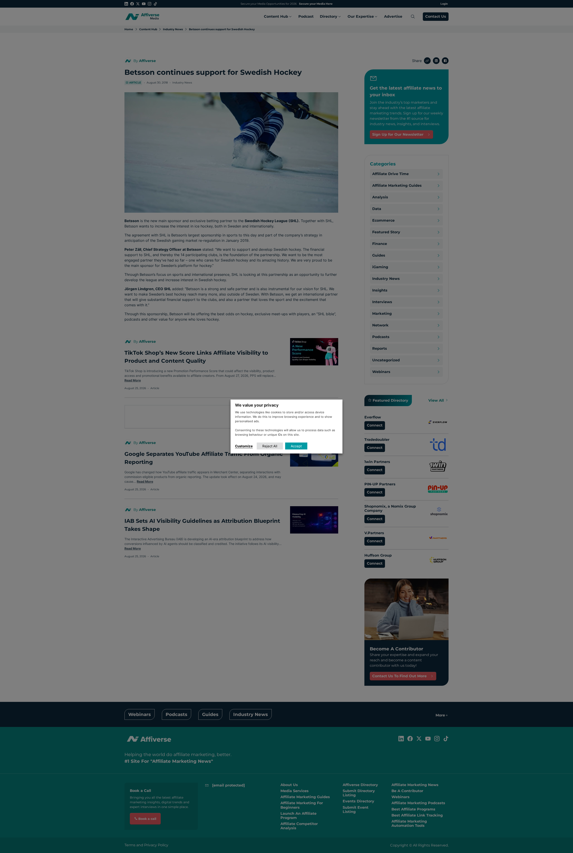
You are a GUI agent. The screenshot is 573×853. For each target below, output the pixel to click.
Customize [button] (244, 446)
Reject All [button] (269, 446)
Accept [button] (296, 446)
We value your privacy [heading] (257, 405)
